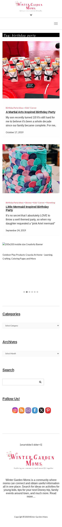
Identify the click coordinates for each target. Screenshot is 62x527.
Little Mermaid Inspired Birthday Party (27, 208)
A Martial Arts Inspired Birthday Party (30, 112)
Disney (28, 202)
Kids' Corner (31, 108)
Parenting (50, 202)
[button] (24, 292)
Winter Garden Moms (38, 517)
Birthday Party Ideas (14, 108)
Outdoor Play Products (13, 254)
